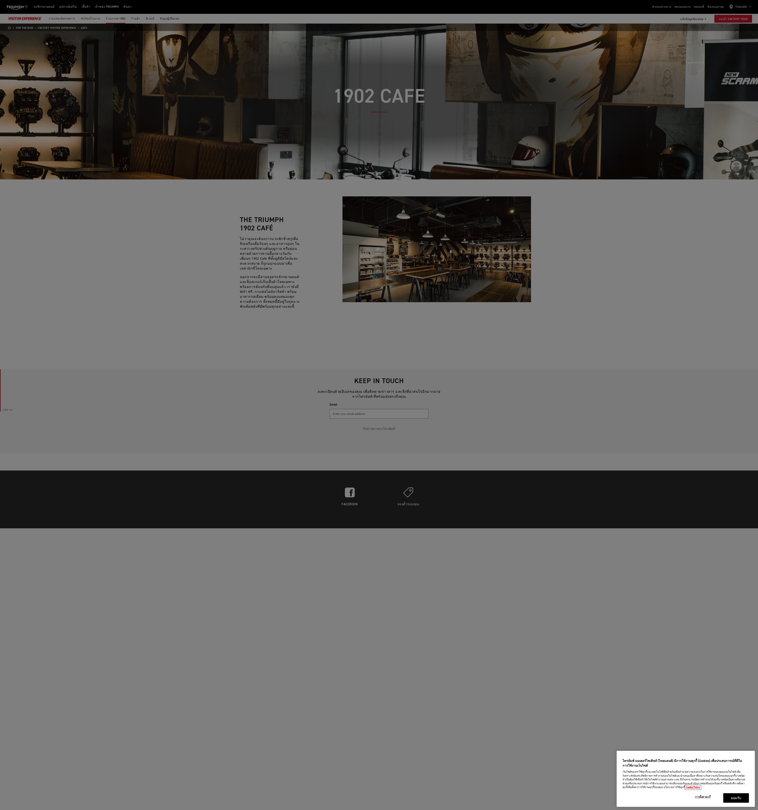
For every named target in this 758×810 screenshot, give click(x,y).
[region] (686, 779)
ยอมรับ (736, 798)
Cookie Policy (693, 787)
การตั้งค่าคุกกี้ (702, 797)
